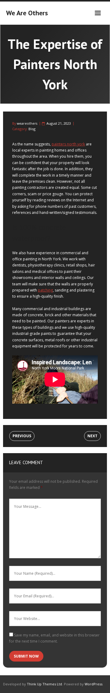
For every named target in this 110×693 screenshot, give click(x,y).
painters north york (68, 144)
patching (45, 290)
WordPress (93, 684)
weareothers (27, 123)
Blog (31, 129)
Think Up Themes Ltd (44, 684)
